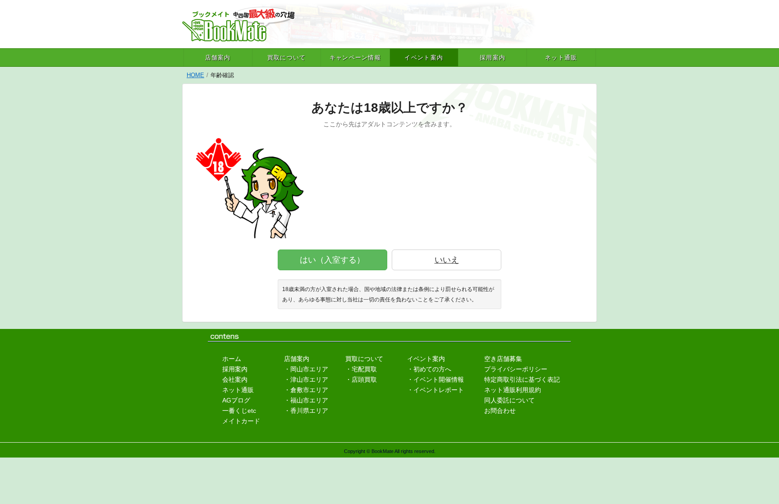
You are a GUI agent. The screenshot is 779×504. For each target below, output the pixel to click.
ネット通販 (561, 57)
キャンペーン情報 (355, 57)
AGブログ (236, 400)
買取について (286, 57)
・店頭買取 (361, 379)
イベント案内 (423, 57)
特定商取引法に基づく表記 (522, 379)
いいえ (447, 259)
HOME (195, 75)
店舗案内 (218, 57)
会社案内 (234, 379)
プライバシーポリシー (515, 369)
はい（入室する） (332, 259)
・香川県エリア (306, 410)
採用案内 (492, 57)
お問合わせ (500, 410)
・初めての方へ (429, 369)
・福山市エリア (306, 400)
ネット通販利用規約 (512, 389)
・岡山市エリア (306, 369)
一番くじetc (239, 410)
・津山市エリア (306, 379)
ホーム (231, 358)
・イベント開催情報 (435, 379)
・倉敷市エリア (306, 389)
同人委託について (509, 400)
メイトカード (241, 421)
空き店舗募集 (503, 358)
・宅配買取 (361, 369)
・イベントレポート (435, 389)
